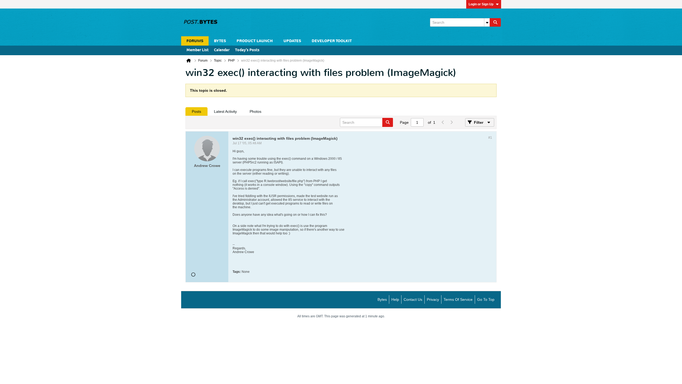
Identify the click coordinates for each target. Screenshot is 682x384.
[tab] (196, 111)
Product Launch (255, 40)
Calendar (222, 50)
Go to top (485, 299)
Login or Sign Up (481, 4)
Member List (197, 50)
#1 (490, 137)
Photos (255, 111)
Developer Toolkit (332, 40)
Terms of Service (458, 299)
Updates (292, 40)
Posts (196, 111)
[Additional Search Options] (487, 22)
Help (395, 299)
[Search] (495, 22)
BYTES (220, 40)
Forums (194, 40)
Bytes (382, 299)
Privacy (433, 299)
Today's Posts (247, 50)
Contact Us (413, 299)
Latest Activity (225, 111)
